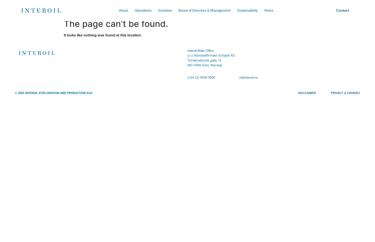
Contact (342, 10)
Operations (143, 10)
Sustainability (247, 10)
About (123, 10)
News (268, 10)
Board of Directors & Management (204, 10)
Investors (165, 10)
